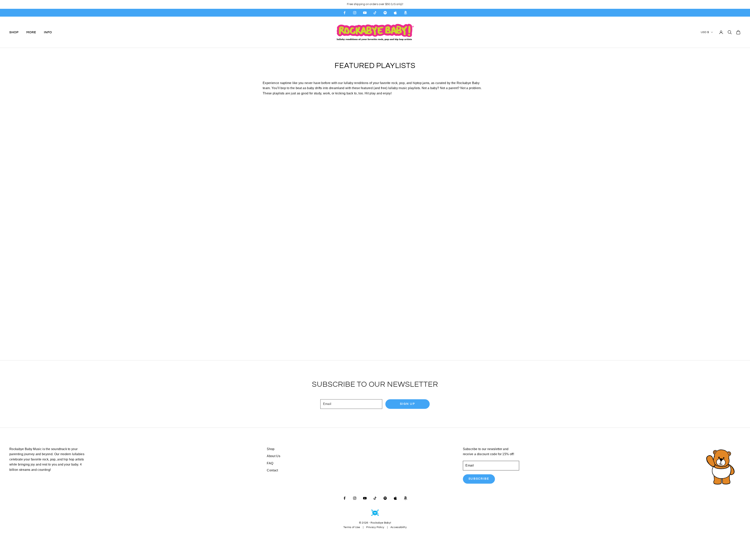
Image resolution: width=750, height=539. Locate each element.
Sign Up (407, 403)
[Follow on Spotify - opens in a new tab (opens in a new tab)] (385, 13)
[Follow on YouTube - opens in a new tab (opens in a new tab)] (365, 13)
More (31, 32)
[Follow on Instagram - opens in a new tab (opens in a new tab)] (355, 13)
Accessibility (398, 527)
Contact (272, 470)
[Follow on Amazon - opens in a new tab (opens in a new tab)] (405, 13)
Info (48, 32)
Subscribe (479, 478)
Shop (14, 32)
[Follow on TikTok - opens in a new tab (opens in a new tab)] (375, 13)
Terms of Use (351, 527)
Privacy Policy (375, 527)
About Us (273, 456)
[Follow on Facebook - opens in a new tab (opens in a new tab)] (344, 13)
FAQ (270, 463)
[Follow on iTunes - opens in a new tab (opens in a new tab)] (395, 13)
